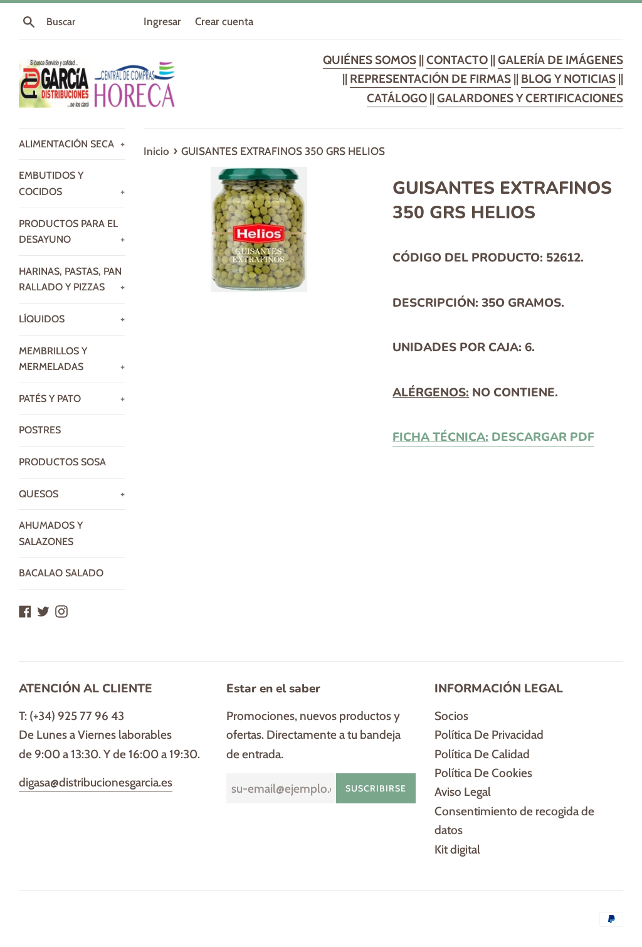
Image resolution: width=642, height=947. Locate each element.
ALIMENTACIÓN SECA (72, 144)
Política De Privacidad (489, 734)
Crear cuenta (224, 21)
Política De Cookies (483, 773)
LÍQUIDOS (72, 319)
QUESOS (72, 494)
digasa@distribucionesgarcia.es (95, 782)
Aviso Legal (462, 792)
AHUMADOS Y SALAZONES (51, 533)
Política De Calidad (482, 754)
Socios (451, 716)
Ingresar (162, 21)
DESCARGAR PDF (493, 437)
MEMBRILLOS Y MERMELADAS (72, 359)
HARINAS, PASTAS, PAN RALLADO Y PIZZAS (72, 279)
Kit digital (457, 849)
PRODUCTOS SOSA (62, 462)
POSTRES (40, 430)
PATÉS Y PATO (72, 399)
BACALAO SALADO (61, 573)
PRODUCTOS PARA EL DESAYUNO (72, 232)
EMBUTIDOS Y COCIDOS (72, 183)
